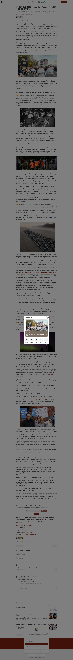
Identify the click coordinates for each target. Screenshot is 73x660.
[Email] (36, 339)
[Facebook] (32, 339)
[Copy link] (27, 339)
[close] (47, 317)
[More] (46, 339)
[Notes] (41, 339)
